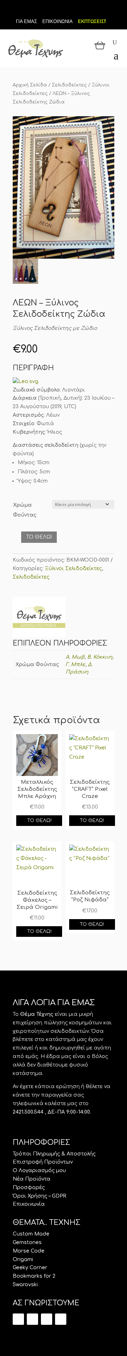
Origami (23, 1259)
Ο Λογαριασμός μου (39, 1170)
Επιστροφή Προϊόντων (43, 1162)
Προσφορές (29, 1187)
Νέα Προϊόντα (31, 1179)
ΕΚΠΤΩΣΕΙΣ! (92, 21)
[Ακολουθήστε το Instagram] (75, 10)
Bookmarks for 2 (34, 1276)
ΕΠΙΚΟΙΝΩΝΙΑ (57, 21)
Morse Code (28, 1251)
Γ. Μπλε (75, 664)
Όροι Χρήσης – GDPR (39, 1196)
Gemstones (27, 1242)
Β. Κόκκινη (100, 657)
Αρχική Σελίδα (30, 85)
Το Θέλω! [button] (39, 820)
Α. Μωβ (75, 657)
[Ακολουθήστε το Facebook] (63, 10)
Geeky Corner (30, 1267)
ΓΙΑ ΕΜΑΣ (26, 21)
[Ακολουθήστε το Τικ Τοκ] (51, 10)
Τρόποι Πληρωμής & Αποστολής (54, 1154)
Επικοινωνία (29, 1204)
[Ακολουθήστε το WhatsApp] (60, 1319)
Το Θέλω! (39, 537)
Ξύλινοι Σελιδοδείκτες (73, 568)
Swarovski (25, 1284)
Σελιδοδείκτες (69, 85)
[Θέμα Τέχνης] (39, 618)
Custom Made (31, 1234)
